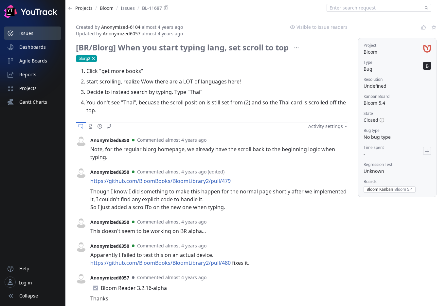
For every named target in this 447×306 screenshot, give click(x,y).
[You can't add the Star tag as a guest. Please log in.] (434, 27)
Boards (370, 181)
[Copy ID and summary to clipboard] (166, 8)
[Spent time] (90, 126)
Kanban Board (376, 96)
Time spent (374, 147)
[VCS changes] (109, 126)
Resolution (373, 79)
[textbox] (374, 8)
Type (368, 62)
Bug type (372, 130)
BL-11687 (152, 8)
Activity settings (325, 126)
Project (370, 45)
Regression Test (378, 164)
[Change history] (100, 126)
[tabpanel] (212, 148)
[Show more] (296, 47)
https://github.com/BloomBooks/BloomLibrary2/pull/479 (160, 181)
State (368, 113)
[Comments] (81, 126)
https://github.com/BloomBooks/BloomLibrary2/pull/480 (160, 262)
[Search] (425, 7)
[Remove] (93, 58)
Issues (128, 8)
